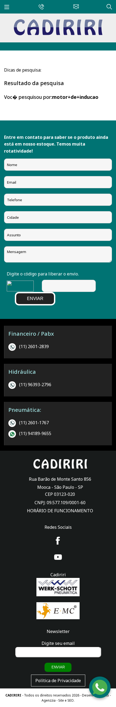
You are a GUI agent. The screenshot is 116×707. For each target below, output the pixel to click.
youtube (58, 557)
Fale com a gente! (100, 685)
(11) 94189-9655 (35, 433)
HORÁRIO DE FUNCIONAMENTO (60, 511)
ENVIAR (35, 298)
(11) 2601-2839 (34, 346)
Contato (75, 6)
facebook (58, 541)
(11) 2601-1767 (34, 423)
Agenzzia (49, 700)
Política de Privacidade (58, 681)
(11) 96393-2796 (35, 385)
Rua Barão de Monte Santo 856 (60, 479)
